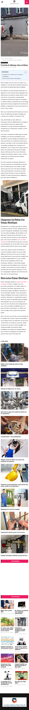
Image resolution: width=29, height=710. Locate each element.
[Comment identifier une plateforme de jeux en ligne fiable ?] (21, 658)
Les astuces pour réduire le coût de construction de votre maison (7, 629)
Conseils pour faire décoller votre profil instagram (6, 665)
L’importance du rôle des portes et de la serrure (13, 532)
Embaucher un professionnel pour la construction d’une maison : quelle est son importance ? (14, 485)
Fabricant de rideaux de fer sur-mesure (10, 389)
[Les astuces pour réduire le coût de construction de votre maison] (7, 621)
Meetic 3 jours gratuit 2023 (6, 611)
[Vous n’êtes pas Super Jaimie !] (21, 675)
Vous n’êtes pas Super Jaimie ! (20, 682)
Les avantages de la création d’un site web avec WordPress (6, 683)
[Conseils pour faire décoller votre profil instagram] (7, 658)
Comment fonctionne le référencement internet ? (7, 647)
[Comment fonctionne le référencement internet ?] (7, 640)
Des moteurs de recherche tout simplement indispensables (21, 612)
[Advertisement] (14, 579)
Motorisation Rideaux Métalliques (12, 79)
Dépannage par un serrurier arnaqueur (10, 509)
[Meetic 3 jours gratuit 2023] (7, 604)
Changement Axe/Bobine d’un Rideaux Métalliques (13, 76)
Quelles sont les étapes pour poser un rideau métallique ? (12, 365)
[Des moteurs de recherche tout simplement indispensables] (21, 604)
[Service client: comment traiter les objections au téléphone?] (21, 640)
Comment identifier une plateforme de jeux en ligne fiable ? (21, 665)
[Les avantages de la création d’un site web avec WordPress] (7, 675)
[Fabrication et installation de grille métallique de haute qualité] (21, 621)
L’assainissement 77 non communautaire (11, 437)
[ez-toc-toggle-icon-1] (25, 72)
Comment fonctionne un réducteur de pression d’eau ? (14, 555)
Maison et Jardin (4, 62)
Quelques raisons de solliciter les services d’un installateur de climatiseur (12, 460)
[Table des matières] (25, 72)
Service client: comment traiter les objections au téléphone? (21, 648)
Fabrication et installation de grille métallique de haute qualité (20, 630)
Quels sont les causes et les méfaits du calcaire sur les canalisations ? (14, 413)
